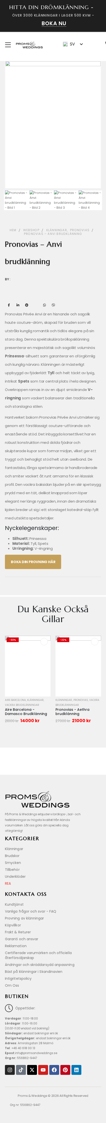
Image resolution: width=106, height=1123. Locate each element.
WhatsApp (44, 305)
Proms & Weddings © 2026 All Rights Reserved (53, 1095)
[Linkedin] (76, 1070)
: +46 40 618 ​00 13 (20, 1048)
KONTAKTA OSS (26, 894)
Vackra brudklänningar (22, 705)
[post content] (28, 666)
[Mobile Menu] (9, 45)
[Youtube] (43, 1070)
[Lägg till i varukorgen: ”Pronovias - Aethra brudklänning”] (94, 641)
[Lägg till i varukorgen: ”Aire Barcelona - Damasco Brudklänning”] (44, 641)
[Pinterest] (65, 1070)
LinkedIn (18, 305)
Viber (53, 305)
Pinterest (27, 305)
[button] (93, 45)
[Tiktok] (21, 1070)
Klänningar (35, 700)
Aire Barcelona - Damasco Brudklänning (26, 711)
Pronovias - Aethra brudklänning (72, 711)
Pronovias (80, 700)
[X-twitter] (32, 1070)
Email (35, 305)
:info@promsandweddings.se (31, 1053)
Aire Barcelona (15, 700)
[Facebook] (54, 1070)
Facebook (9, 305)
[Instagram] (10, 1070)
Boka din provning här (33, 561)
